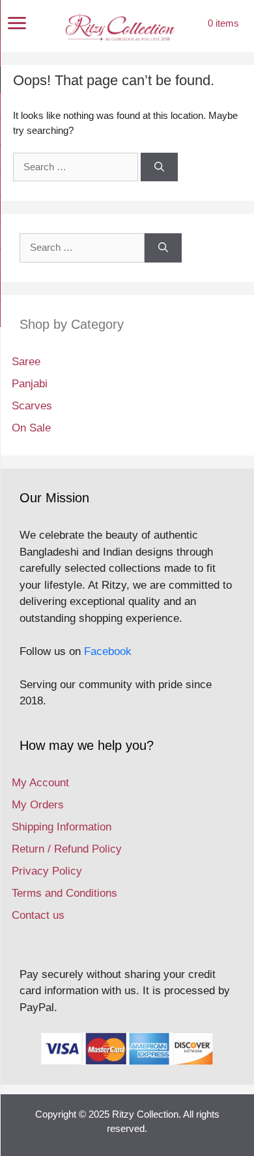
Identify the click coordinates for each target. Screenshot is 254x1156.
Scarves (32, 406)
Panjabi (30, 384)
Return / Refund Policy (67, 849)
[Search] (159, 167)
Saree (26, 361)
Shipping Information (61, 827)
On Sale (31, 428)
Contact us (38, 915)
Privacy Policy (47, 871)
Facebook (108, 651)
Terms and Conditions (64, 893)
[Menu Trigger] (17, 23)
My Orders (38, 805)
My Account (40, 783)
